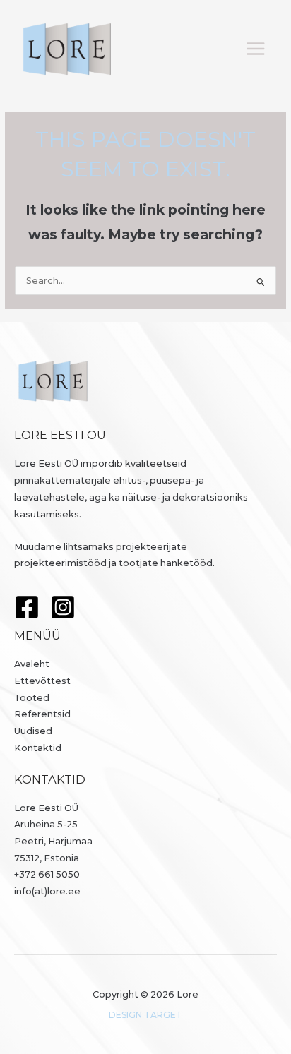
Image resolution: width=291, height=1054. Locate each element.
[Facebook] (27, 607)
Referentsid (42, 714)
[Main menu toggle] (256, 49)
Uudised (33, 731)
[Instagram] (63, 607)
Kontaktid (37, 748)
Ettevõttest (42, 681)
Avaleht (31, 664)
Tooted (31, 698)
